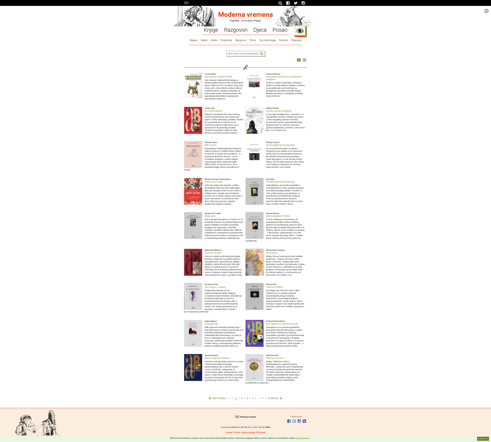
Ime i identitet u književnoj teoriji (285, 333)
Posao (279, 30)
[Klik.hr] (304, 421)
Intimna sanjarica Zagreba (285, 119)
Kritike (213, 40)
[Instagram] (303, 3)
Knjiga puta (224, 225)
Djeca (260, 30)
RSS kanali (260, 432)
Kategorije (300, 30)
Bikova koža (212, 156)
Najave (194, 40)
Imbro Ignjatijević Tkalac (275, 227)
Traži (261, 53)
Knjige (211, 30)
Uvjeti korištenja (248, 432)
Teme (252, 40)
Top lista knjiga (267, 40)
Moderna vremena (245, 14)
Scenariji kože (224, 333)
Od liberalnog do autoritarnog (285, 191)
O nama (229, 432)
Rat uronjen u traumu (213, 298)
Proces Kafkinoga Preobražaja (285, 154)
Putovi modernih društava (224, 367)
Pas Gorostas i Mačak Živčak (224, 86)
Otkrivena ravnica (274, 369)
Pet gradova (285, 262)
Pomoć (237, 432)
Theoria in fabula (285, 296)
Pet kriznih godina (224, 120)
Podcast (283, 40)
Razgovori (236, 30)
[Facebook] (288, 3)
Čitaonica (296, 40)
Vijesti (204, 40)
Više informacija (302, 438)
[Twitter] (295, 3)
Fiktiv (267, 427)
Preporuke (226, 40)
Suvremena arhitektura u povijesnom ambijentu (285, 85)
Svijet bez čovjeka (224, 262)
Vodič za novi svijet (224, 191)
